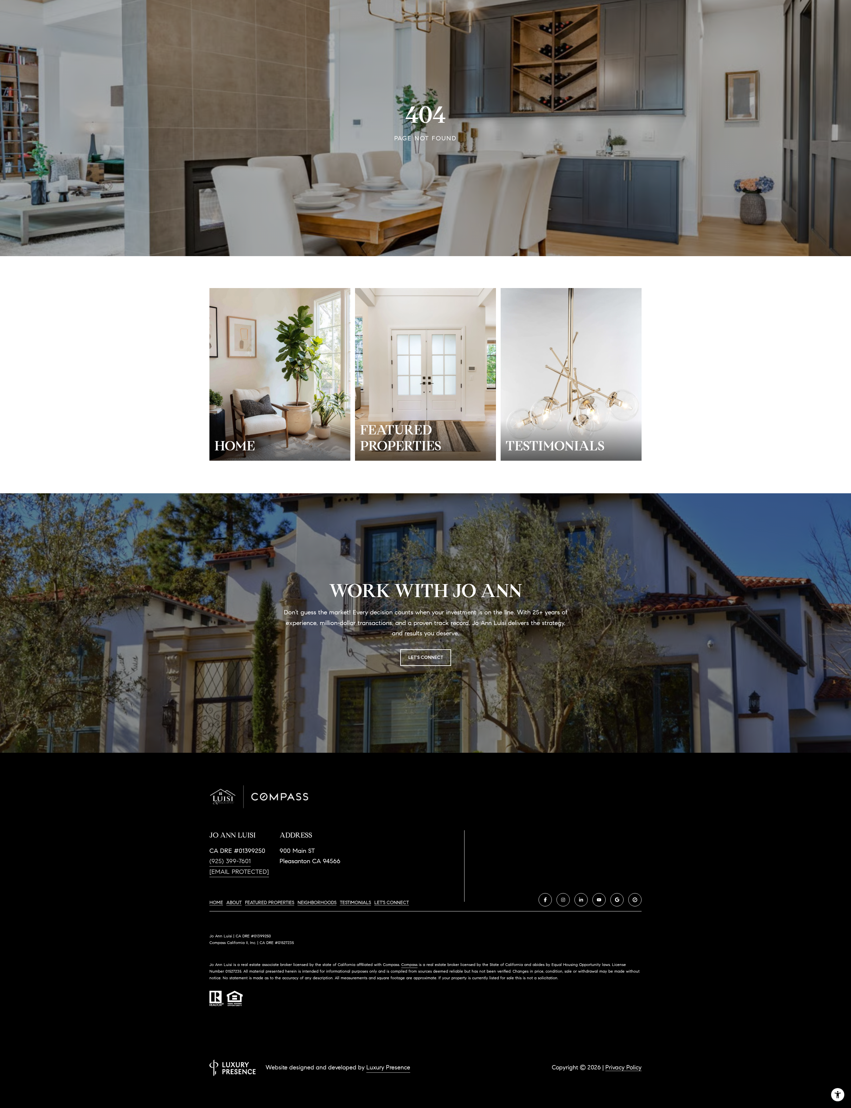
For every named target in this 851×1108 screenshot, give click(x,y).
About (234, 902)
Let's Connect (391, 902)
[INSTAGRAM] (563, 899)
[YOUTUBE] (599, 899)
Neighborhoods (317, 902)
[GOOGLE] (617, 899)
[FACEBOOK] (545, 899)
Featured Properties (269, 902)
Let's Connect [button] (425, 657)
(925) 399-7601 (230, 861)
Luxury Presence (388, 1067)
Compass (409, 964)
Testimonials (355, 902)
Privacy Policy (623, 1067)
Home (216, 902)
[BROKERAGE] (635, 899)
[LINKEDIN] (581, 899)
